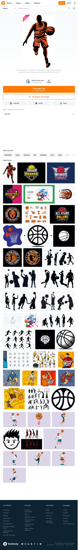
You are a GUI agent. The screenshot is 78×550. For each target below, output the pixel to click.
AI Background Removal (7, 531)
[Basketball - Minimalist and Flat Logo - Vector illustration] (65, 339)
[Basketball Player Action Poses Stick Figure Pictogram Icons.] (38, 399)
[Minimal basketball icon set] (17, 359)
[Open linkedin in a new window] (28, 546)
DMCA (26, 514)
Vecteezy (6, 513)
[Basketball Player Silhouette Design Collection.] (59, 257)
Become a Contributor (49, 521)
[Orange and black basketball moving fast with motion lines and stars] (65, 194)
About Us (48, 515)
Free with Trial (39, 89)
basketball (8, 155)
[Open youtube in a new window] (40, 546)
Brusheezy (6, 510)
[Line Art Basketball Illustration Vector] (66, 359)
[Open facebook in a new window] (22, 546)
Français (64, 521)
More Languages (66, 523)
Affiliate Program (29, 517)
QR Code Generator (6, 536)
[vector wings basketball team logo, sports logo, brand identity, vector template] (61, 172)
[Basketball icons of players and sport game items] (44, 359)
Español (63, 513)
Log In (69, 3)
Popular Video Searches (28, 529)
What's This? (21, 109)
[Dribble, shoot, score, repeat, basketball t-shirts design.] (12, 214)
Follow (49, 82)
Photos (18, 3)
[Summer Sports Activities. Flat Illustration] (39, 194)
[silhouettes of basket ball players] (31, 439)
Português (64, 515)
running (26, 155)
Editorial (37, 3)
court (52, 155)
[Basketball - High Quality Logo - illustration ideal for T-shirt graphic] (63, 399)
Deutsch (64, 518)
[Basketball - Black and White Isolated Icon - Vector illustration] (45, 339)
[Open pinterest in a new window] (31, 546)
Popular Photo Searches (28, 525)
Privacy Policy (60, 546)
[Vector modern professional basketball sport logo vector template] (62, 214)
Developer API (7, 524)
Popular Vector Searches (29, 520)
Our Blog (48, 518)
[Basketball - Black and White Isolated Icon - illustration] (38, 236)
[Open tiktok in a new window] (34, 546)
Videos (27, 3)
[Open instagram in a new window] (25, 546)
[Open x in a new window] (37, 546)
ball (35, 155)
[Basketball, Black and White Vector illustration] (11, 439)
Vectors (8, 3)
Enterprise (6, 518)
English (63, 510)
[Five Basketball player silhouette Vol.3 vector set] (58, 320)
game (60, 155)
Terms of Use (50, 546)
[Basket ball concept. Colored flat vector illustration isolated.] (14, 419)
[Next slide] (70, 155)
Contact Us (48, 513)
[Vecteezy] (3, 3)
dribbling (43, 155)
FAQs (47, 510)
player (18, 155)
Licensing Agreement (27, 511)
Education (6, 521)
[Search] (69, 8)
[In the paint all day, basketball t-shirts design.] (12, 257)
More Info (7, 114)
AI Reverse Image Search (8, 527)
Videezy (5, 515)
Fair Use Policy (69, 546)
